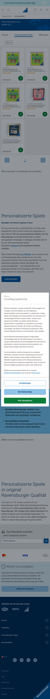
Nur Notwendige (25, 392)
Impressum (36, 373)
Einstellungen (25, 383)
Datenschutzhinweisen (12, 373)
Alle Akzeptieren (25, 400)
